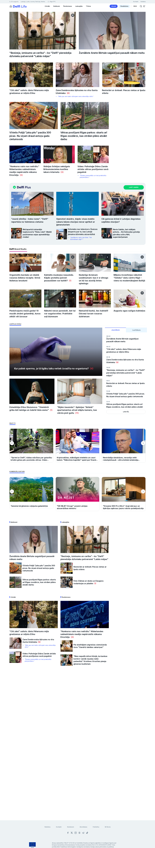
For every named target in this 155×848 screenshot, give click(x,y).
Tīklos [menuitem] (88, 6)
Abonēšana (83, 827)
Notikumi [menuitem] (56, 6)
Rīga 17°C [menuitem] (52, 1)
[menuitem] (114, 6)
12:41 (108, 401)
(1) (69, 280)
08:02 (108, 336)
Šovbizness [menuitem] (67, 6)
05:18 (108, 357)
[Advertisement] (77, 705)
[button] (144, 6)
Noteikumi (70, 827)
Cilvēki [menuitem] (47, 6)
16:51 (108, 381)
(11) (76, 413)
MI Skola (108, 827)
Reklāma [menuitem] (143, 1)
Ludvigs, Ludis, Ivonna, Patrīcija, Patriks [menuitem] (33, 1)
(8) (68, 93)
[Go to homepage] (10, 6)
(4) (91, 368)
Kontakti (59, 827)
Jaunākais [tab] (115, 330)
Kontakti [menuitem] (135, 1)
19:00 (108, 367)
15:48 (108, 391)
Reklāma (47, 827)
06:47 (108, 346)
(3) (21, 175)
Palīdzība (96, 827)
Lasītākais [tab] (136, 330)
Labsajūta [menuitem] (78, 6)
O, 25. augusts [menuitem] (13, 1)
